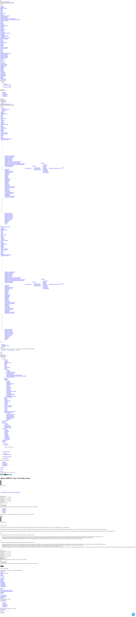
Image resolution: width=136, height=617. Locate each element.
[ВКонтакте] (1, 474)
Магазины (2, 588)
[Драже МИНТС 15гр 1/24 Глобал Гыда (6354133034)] (10, 492)
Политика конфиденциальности (6, 590)
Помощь (1, 593)
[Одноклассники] (2, 474)
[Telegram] (11, 474)
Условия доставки (3, 596)
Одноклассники (5, 94)
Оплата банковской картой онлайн (6, 591)
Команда (2, 578)
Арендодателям (3, 585)
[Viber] (7, 474)
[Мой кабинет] (0, 343)
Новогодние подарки (11, 414)
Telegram (4, 93)
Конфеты (8, 381)
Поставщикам (2, 584)
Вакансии (2, 580)
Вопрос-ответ (2, 597)
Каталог (6, 360)
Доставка (4, 512)
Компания (6, 430)
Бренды (1, 575)
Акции (1, 574)
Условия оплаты (3, 595)
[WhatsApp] (8, 474)
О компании (2, 577)
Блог (1, 589)
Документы (2, 583)
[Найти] (1, 5)
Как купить (7, 424)
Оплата (4, 511)
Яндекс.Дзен (5, 96)
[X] (5, 474)
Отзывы (4, 509)
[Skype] (10, 474)
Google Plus (5, 95)
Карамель (8, 371)
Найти (2, 612)
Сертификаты (2, 582)
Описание (4, 508)
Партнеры (2, 581)
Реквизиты (2, 592)
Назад (7, 359)
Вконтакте (4, 92)
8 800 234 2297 (3, 100)
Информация (2, 586)
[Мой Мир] (4, 474)
